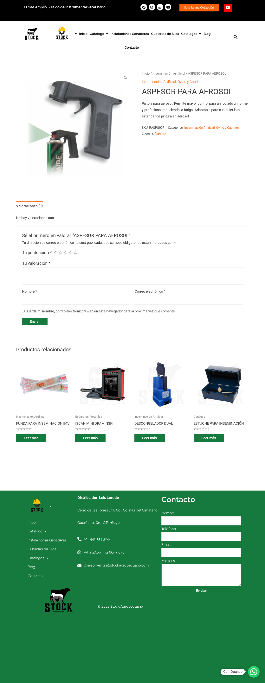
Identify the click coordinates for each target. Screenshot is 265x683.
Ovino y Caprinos (190, 82)
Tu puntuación (37, 252)
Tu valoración (36, 263)
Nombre (29, 291)
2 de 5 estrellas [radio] (61, 252)
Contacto (132, 47)
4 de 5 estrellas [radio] (71, 252)
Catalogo (97, 34)
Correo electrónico (150, 291)
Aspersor (161, 133)
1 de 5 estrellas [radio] (56, 252)
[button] (235, 37)
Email (166, 544)
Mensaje (168, 560)
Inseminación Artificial (169, 73)
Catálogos (189, 34)
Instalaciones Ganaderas (130, 34)
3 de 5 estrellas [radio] (66, 252)
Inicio (83, 34)
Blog (207, 34)
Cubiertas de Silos (165, 34)
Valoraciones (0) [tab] (29, 206)
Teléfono (168, 529)
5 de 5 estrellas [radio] (76, 252)
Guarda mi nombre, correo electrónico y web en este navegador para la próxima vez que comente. (100, 311)
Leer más (31, 438)
